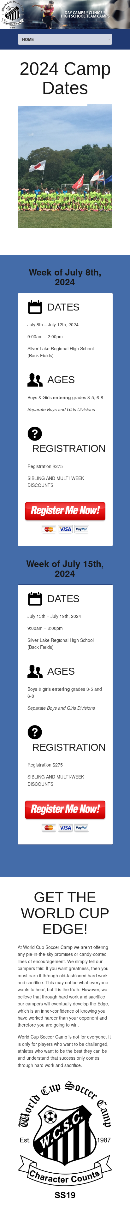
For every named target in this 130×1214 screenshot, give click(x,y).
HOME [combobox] (28, 39)
